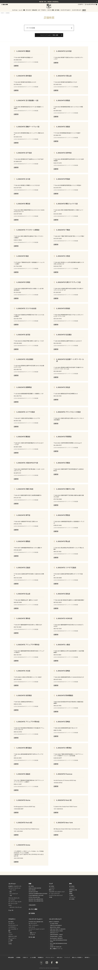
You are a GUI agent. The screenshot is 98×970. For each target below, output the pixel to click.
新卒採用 (87, 957)
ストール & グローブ (13, 929)
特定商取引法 (40, 957)
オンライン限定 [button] (51, 10)
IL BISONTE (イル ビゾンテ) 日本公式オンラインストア (49, 6)
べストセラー (72, 888)
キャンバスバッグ (14, 893)
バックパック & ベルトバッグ (55, 895)
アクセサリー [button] (44, 10)
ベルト (9, 932)
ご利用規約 (18, 957)
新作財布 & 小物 (73, 890)
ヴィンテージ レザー (13, 903)
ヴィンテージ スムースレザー (15, 901)
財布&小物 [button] (34, 10)
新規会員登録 (11, 957)
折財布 (70, 893)
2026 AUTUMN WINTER (35, 888)
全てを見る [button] (57, 10)
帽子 (9, 930)
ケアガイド (32, 934)
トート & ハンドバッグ (54, 893)
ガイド (30, 930)
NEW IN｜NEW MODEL (49, 1)
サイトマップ (67, 957)
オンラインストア (33, 923)
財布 (11, 891)
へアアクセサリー (12, 927)
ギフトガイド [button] (28, 10)
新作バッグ (51, 890)
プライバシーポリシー (50, 957)
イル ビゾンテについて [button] (76, 10)
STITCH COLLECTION (34, 897)
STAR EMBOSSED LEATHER (36, 895)
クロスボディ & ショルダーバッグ (56, 891)
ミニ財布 (71, 895)
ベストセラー (52, 888)
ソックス (10, 934)
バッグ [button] (39, 10)
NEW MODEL (32, 890)
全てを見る (31, 886)
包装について (33, 932)
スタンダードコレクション (14, 888)
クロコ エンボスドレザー (14, 898)
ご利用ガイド (25, 957)
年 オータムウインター (15, 886)
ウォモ (9, 905)
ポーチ (9, 942)
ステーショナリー (12, 938)
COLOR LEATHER (33, 891)
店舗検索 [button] (84, 10)
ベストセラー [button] (32, 905)
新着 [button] (24, 10)
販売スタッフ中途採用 (76, 957)
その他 (50, 897)
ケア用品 (10, 940)
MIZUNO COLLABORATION (36, 899)
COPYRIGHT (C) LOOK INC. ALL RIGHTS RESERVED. (49, 968)
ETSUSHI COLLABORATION (36, 921)
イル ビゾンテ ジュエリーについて (36, 929)
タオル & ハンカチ (12, 936)
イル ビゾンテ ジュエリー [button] (65, 10)
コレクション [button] (15, 10)
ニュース (20, 10)
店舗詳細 (16, 65)
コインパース (72, 897)
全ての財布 (71, 899)
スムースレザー (11, 899)
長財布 (70, 891)
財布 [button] (70, 883)
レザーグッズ (32, 927)
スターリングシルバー (34, 925)
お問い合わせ (59, 957)
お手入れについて (54, 932)
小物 (11, 895)
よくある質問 (33, 957)
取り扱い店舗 (32, 937)
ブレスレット (11, 923)
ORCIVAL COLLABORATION (36, 901)
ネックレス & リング (13, 925)
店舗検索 (7, 12)
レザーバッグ (13, 890)
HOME (2, 12)
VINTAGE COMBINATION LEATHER (38, 893)
